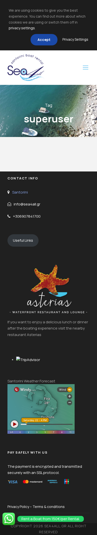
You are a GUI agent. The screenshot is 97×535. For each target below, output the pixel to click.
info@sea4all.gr (27, 204)
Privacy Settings (75, 39)
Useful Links (23, 240)
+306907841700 (27, 216)
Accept (44, 39)
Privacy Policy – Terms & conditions (36, 506)
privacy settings (22, 28)
